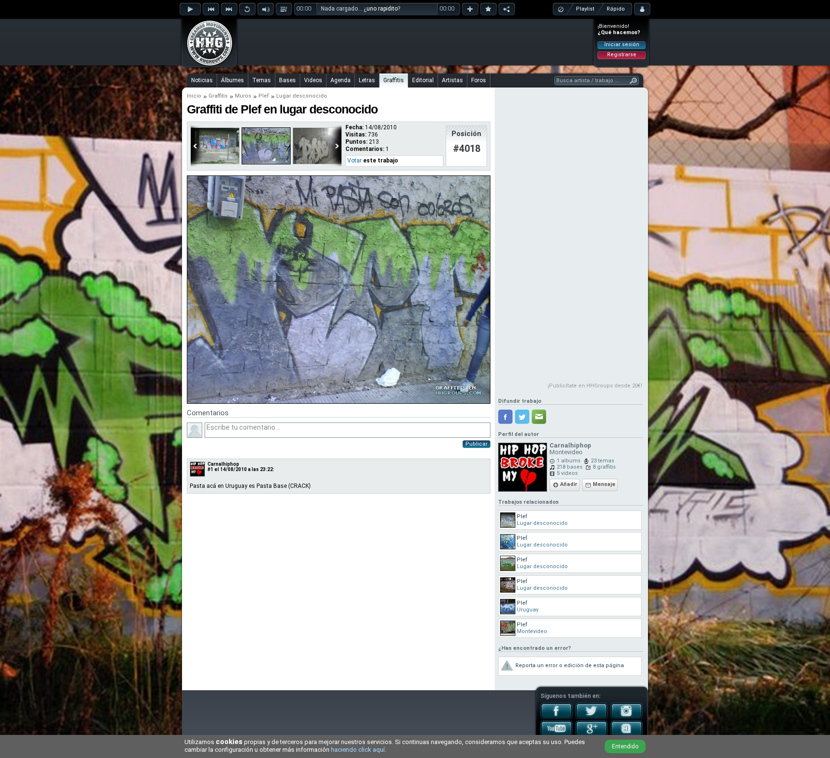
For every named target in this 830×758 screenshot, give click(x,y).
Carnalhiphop (223, 464)
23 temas (602, 461)
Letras (367, 80)
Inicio (194, 96)
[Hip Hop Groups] (206, 65)
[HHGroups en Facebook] (556, 717)
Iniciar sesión (621, 44)
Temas (261, 80)
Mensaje (604, 484)
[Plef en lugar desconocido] (215, 162)
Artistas (452, 80)
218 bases (570, 467)
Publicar (476, 444)
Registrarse (621, 54)
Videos (313, 80)
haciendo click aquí (358, 749)
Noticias (202, 80)
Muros (243, 96)
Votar (354, 160)
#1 (210, 469)
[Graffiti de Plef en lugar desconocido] (338, 401)
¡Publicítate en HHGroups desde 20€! (595, 386)
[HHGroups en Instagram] (626, 717)
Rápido (616, 9)
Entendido (625, 746)
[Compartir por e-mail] (539, 417)
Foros (478, 80)
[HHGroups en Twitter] (591, 717)
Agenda (340, 80)
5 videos (567, 473)
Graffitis (393, 80)
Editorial (423, 80)
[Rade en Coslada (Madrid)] (317, 162)
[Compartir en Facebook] (505, 417)
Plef (263, 96)
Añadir (568, 484)
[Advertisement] (415, 41)
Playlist (585, 9)
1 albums (569, 461)
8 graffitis (604, 467)
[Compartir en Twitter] (522, 417)
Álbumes (232, 80)
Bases (287, 80)
